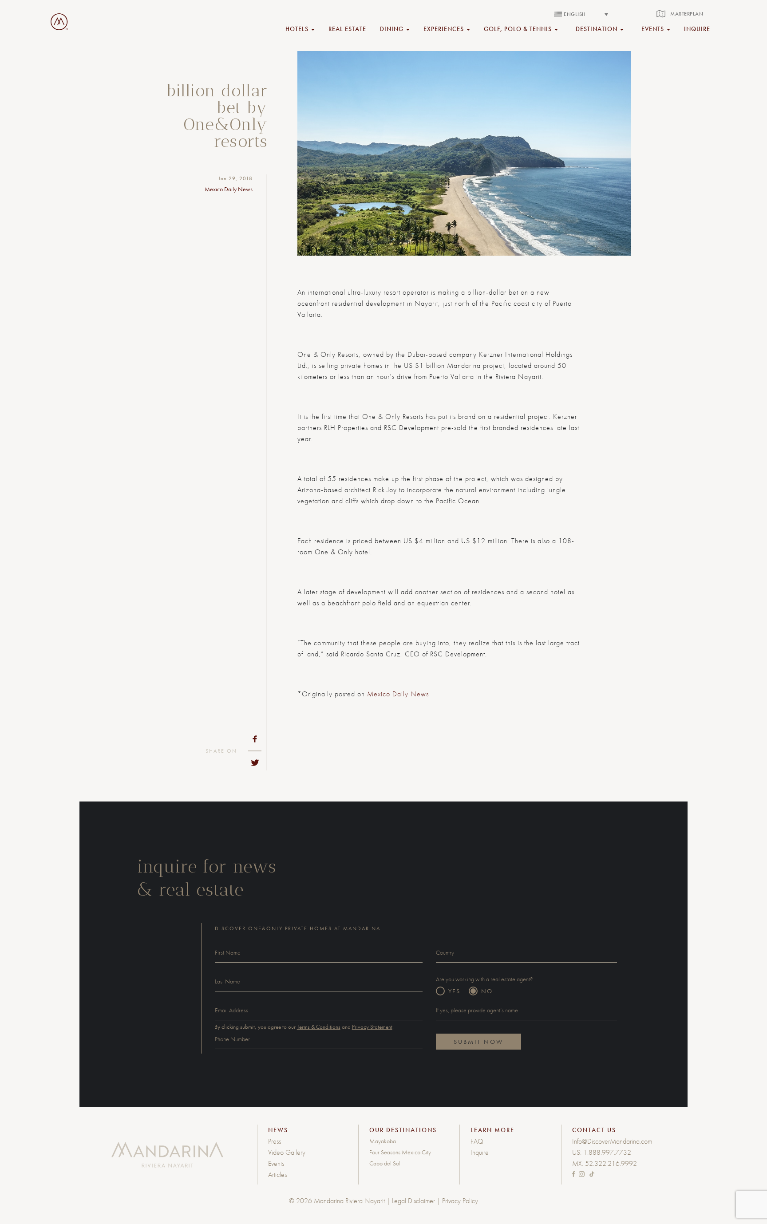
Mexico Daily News (398, 694)
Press (274, 1141)
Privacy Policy (460, 1200)
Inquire (479, 1152)
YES (454, 991)
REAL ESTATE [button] (347, 28)
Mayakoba (382, 1141)
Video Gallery (286, 1152)
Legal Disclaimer (413, 1200)
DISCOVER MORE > (537, 746)
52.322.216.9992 (611, 1163)
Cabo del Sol (384, 1163)
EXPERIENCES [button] (444, 28)
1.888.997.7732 (607, 1152)
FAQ (476, 1141)
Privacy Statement (372, 1027)
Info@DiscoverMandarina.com (612, 1141)
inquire (697, 28)
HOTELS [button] (297, 28)
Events (276, 1163)
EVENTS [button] (653, 28)
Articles (277, 1174)
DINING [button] (392, 28)
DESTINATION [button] (597, 28)
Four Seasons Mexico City (400, 1152)
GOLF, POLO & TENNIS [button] (519, 28)
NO (487, 991)
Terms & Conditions (318, 1027)
